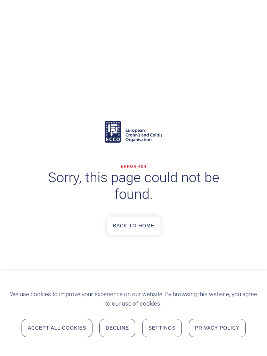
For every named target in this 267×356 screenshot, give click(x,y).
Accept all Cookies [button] (57, 328)
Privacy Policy (217, 328)
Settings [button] (162, 328)
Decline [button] (117, 328)
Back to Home (133, 225)
